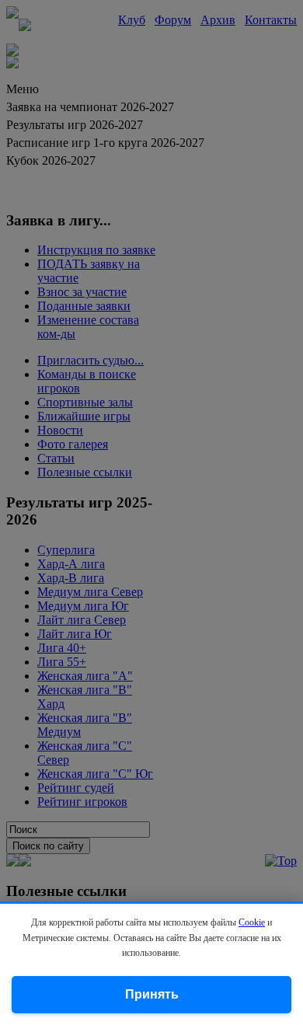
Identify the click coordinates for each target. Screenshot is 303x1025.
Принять (152, 994)
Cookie (252, 922)
